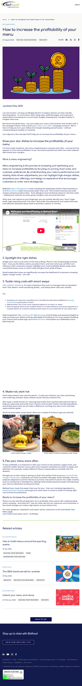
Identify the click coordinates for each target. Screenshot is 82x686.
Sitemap (76, 666)
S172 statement (72, 659)
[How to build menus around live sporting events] (67, 543)
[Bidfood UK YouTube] (8, 654)
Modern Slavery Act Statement (28, 659)
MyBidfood (18, 662)
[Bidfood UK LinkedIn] (3, 654)
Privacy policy (44, 666)
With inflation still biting (13, 285)
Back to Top (41, 619)
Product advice (7, 662)
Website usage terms (66, 666)
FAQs (14, 659)
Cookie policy (54, 666)
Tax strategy (61, 659)
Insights (7, 580)
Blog (5, 19)
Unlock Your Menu (44, 126)
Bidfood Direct (11, 191)
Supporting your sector (14, 556)
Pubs (28, 553)
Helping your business (26, 40)
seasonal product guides (13, 490)
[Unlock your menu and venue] (67, 597)
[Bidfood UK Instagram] (12, 654)
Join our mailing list (18, 642)
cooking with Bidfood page (33, 315)
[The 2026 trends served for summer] (67, 574)
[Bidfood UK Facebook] (16, 654)
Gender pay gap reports (47, 659)
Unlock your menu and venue (18, 595)
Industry (43, 40)
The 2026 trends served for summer (21, 571)
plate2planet (7, 659)
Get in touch (28, 662)
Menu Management (20, 189)
